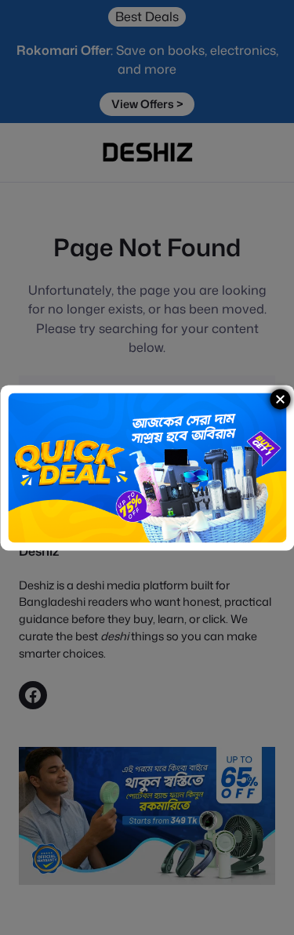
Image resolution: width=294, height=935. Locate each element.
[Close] (280, 399)
